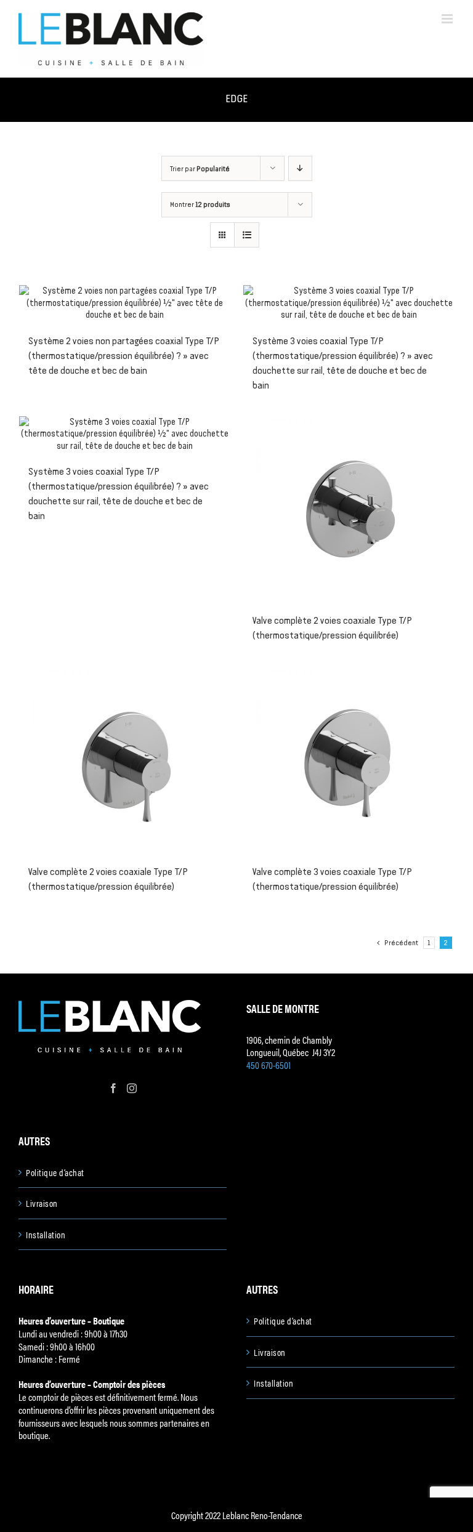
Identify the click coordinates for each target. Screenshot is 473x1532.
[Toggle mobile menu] (448, 18)
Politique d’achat (55, 1172)
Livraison (42, 1203)
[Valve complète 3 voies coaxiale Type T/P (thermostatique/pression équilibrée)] (348, 759)
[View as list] (247, 235)
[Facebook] (113, 1088)
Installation (45, 1234)
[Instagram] (132, 1088)
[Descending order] (300, 168)
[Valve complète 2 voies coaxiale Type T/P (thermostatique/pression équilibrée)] (348, 508)
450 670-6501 (268, 1065)
